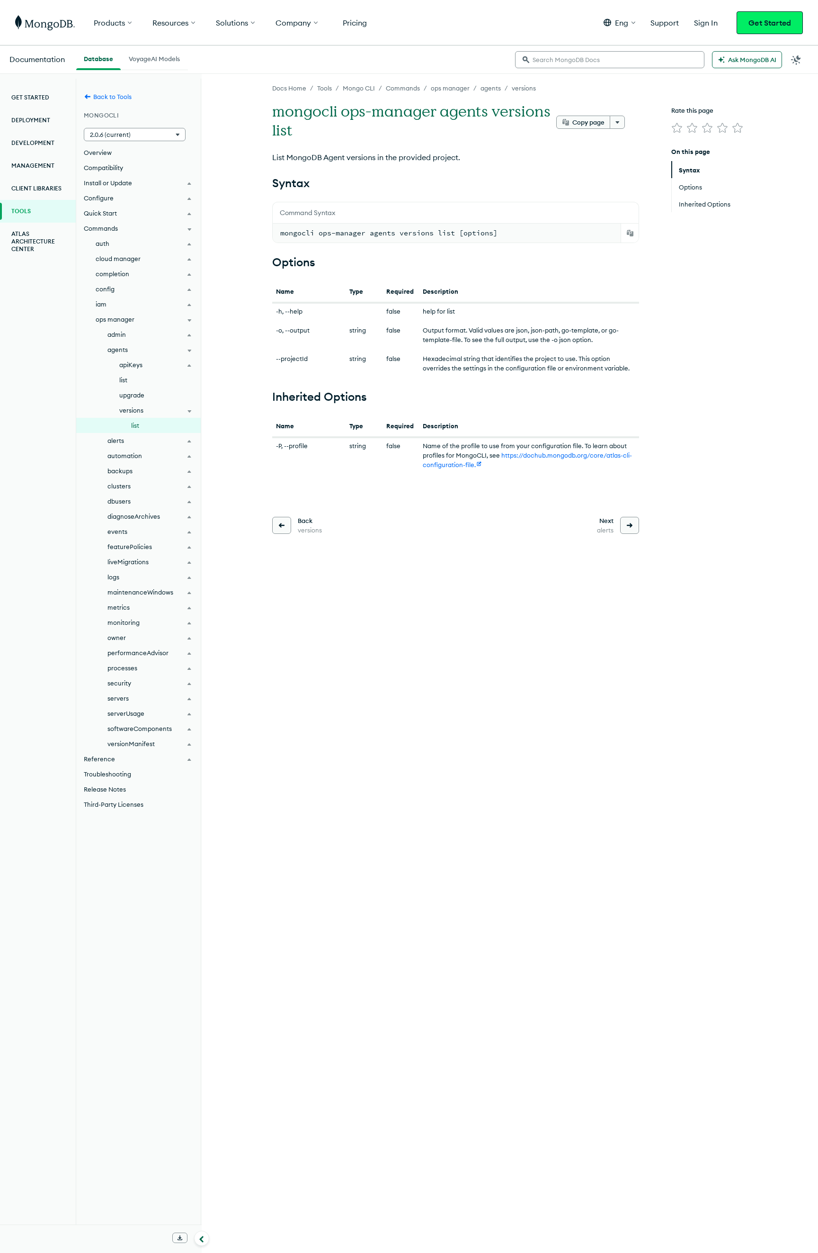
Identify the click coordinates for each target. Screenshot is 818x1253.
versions (524, 88)
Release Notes (105, 789)
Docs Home (289, 88)
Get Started (769, 22)
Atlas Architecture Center (33, 241)
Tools (324, 88)
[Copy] (630, 233)
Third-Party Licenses (113, 804)
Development (32, 142)
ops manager (450, 88)
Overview (98, 152)
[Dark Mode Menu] (796, 59)
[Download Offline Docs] (179, 1238)
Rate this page (692, 110)
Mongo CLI (359, 88)
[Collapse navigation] (201, 1238)
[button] (619, 22)
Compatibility (103, 167)
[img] (677, 128)
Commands (403, 88)
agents (490, 88)
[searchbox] (609, 59)
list (123, 380)
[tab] (98, 57)
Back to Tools (112, 96)
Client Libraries (36, 188)
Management (32, 165)
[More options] (617, 122)
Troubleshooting (107, 774)
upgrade (131, 395)
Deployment (30, 120)
